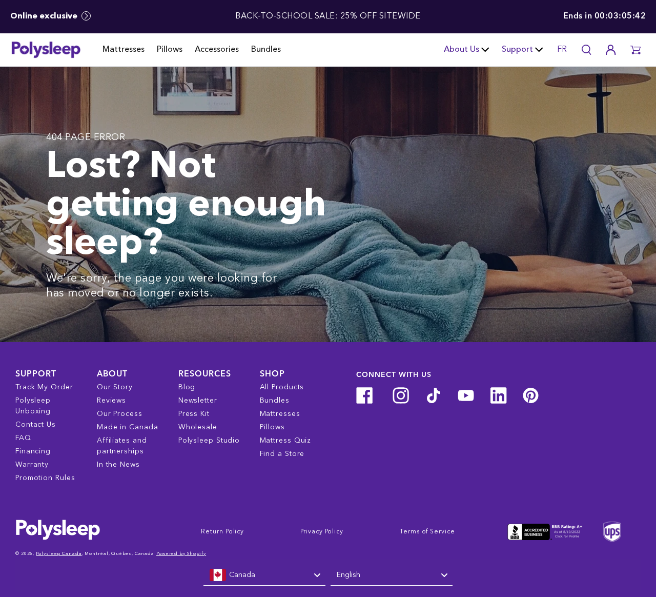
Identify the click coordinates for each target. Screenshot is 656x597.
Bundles (266, 50)
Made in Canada (127, 427)
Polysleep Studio (209, 440)
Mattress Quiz (286, 440)
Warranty (32, 464)
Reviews (111, 400)
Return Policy (222, 532)
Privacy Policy (321, 532)
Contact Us (35, 424)
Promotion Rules (45, 478)
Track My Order (44, 387)
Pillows (169, 50)
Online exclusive (44, 16)
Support (517, 50)
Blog (187, 387)
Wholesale (197, 427)
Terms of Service (427, 532)
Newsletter (197, 400)
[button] (635, 49)
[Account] (611, 49)
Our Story (115, 387)
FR (562, 50)
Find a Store (282, 453)
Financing (33, 451)
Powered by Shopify (181, 553)
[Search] (586, 49)
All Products (282, 387)
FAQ (23, 438)
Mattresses (123, 50)
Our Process (119, 413)
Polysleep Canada (58, 553)
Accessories (217, 50)
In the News (118, 464)
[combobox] (264, 575)
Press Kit (194, 413)
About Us (461, 50)
